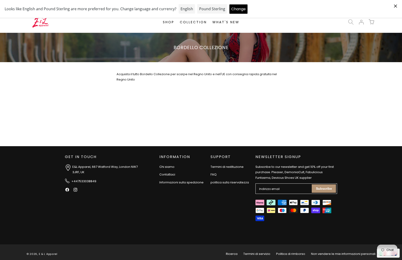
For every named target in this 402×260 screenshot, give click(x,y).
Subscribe (324, 188)
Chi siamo (166, 167)
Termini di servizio (256, 254)
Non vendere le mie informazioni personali (343, 254)
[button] (351, 22)
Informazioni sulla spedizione (181, 182)
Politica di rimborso (290, 254)
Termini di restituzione (227, 167)
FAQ (214, 174)
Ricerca (232, 254)
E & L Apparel (48, 254)
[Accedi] (361, 22)
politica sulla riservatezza (230, 182)
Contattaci (167, 174)
